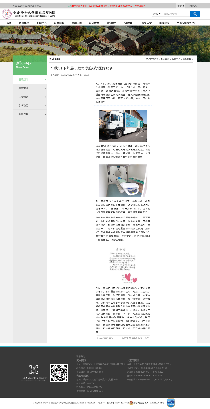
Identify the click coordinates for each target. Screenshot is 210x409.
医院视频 (32, 114)
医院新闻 (32, 79)
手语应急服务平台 (187, 23)
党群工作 (77, 23)
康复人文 (147, 23)
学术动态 (32, 105)
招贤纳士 (129, 23)
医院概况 (24, 23)
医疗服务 (164, 23)
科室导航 (59, 23)
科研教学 (94, 23)
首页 (9, 23)
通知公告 (112, 23)
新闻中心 (42, 23)
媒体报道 (32, 88)
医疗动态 (32, 96)
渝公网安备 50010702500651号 (149, 402)
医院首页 (165, 58)
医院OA (192, 5)
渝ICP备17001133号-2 (118, 402)
